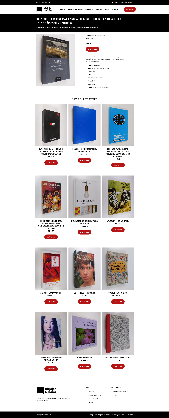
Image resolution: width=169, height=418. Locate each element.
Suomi (116, 2)
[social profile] (49, 2)
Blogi (107, 9)
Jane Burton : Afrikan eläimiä (118, 221)
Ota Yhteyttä (117, 9)
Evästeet (107, 415)
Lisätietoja (92, 49)
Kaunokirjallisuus (75, 9)
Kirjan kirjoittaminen (93, 9)
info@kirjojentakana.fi (126, 2)
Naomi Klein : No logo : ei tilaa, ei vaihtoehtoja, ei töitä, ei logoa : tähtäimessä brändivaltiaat (51, 151)
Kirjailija (62, 9)
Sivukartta (129, 415)
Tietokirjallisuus (99, 36)
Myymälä (129, 9)
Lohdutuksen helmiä (84, 357)
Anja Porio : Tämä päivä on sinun (51, 293)
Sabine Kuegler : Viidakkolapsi (85, 293)
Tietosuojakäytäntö (117, 415)
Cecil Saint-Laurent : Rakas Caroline (118, 357)
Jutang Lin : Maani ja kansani (118, 293)
